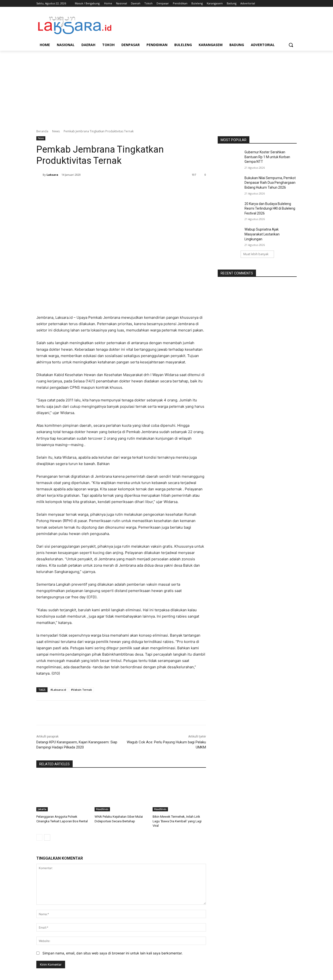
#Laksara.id (58, 689)
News (56, 131)
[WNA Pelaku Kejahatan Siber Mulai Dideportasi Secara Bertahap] (121, 792)
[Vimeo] (287, 3)
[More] (120, 187)
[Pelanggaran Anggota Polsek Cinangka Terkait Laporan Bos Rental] (63, 792)
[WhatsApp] (108, 187)
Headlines (102, 809)
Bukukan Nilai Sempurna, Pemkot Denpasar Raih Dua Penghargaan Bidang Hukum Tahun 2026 (270, 182)
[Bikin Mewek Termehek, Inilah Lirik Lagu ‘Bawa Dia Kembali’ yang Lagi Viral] (179, 792)
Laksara (52, 174)
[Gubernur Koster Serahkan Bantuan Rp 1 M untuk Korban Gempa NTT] (229, 158)
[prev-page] (39, 837)
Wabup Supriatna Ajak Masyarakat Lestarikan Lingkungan (262, 234)
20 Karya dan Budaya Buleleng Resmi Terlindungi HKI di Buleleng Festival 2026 (270, 208)
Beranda (42, 131)
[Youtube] (294, 3)
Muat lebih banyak (255, 254)
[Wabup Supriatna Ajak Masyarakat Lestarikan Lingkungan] (229, 235)
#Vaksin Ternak (81, 689)
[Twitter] (280, 3)
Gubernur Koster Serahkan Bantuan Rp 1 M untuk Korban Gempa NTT (267, 157)
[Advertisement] (166, 87)
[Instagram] (273, 3)
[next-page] (47, 837)
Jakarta (42, 809)
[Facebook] (267, 3)
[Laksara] (39, 174)
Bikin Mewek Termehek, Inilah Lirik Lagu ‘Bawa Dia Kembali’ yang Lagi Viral (177, 821)
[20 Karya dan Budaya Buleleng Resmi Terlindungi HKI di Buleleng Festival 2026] (229, 210)
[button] (291, 45)
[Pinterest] (97, 187)
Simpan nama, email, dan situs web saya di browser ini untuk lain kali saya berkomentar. (112, 953)
